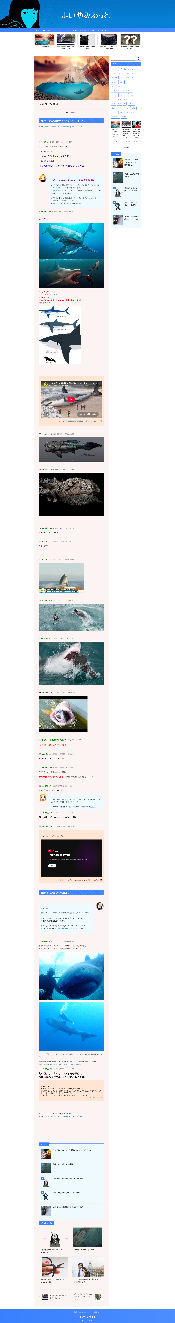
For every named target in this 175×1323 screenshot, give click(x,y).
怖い (67, 30)
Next (138, 43)
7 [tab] (91, 53)
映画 (119, 103)
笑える (114, 112)
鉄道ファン (115, 117)
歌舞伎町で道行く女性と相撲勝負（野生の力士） (87, 48)
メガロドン (132, 95)
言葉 (126, 112)
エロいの (126, 73)
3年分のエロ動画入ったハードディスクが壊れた (130, 48)
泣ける (126, 108)
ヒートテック (116, 86)
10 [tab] (97, 53)
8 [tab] (93, 53)
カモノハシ (135, 73)
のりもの (74, 30)
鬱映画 (124, 117)
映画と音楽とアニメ (49, 30)
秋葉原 (133, 108)
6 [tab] (89, 53)
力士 (113, 99)
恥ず (113, 103)
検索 (138, 58)
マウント (123, 95)
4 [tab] (85, 53)
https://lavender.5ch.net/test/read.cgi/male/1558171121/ (65, 127)
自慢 (121, 112)
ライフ (60, 30)
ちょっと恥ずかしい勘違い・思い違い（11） (109, 48)
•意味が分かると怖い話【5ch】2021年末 (68, 1178)
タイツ (121, 82)
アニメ (134, 69)
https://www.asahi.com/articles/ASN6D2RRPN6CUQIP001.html (61, 1064)
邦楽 (132, 112)
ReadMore (116, 142)
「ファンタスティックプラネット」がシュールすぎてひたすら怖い (126, 136)
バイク (129, 82)
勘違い (126, 99)
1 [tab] (79, 53)
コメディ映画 (125, 77)
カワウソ (114, 77)
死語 (113, 108)
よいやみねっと (87, 1316)
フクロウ (114, 95)
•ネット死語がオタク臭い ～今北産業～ (67, 1193)
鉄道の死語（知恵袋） (87, 30)
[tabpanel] (44, 42)
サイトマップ (102, 30)
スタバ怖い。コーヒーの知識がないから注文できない (72, 1150)
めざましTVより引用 (94, 1097)
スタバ (114, 82)
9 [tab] (95, 53)
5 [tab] (87, 53)
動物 (119, 99)
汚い (119, 108)
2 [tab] (81, 53)
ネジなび (56, 190)
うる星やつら (125, 69)
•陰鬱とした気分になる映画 (63, 1164)
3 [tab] (83, 53)
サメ (133, 77)
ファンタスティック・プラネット (122, 90)
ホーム (37, 30)
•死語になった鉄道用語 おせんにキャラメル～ (69, 1207)
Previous (36, 43)
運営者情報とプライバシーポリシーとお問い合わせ (87, 1312)
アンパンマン (116, 73)
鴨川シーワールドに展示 (66, 928)
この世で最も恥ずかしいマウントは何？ (44, 48)
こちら (92, 807)
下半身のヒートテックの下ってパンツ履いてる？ (66, 48)
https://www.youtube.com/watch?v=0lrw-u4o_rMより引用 (80, 421)
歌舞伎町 (131, 103)
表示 (74, 112)
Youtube (115, 69)
